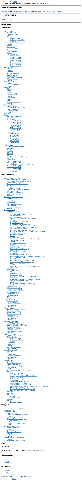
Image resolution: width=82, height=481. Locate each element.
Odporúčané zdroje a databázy (12, 430)
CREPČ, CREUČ (12, 76)
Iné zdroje (13, 341)
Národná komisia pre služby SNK (16, 179)
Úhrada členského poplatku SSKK (13, 409)
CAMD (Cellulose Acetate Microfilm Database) (23, 218)
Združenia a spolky (12, 202)
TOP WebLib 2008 (15, 125)
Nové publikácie (11, 344)
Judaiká (12, 241)
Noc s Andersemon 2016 (14, 168)
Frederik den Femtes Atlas (17, 234)
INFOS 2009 (10, 399)
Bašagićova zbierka (15, 215)
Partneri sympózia (15, 380)
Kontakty (6, 459)
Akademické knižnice (10, 67)
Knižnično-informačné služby (12, 178)
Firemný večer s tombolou (17, 387)
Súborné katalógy (12, 329)
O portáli (6, 461)
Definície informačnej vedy (14, 363)
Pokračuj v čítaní (5, 11)
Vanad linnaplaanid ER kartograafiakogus (22, 260)
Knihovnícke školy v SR (13, 106)
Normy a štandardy (12, 295)
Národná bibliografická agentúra (16, 324)
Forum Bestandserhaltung (17, 233)
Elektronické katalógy (16, 338)
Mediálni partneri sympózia (18, 379)
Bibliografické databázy (13, 327)
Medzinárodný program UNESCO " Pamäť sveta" (24, 285)
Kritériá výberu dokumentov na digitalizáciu (22, 283)
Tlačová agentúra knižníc (17, 40)
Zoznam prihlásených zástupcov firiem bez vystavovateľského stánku (29, 386)
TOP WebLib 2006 (15, 128)
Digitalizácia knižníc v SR (14, 286)
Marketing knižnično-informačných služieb (19, 181)
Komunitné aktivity (12, 45)
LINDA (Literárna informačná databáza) (21, 246)
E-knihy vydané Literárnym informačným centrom (24, 227)
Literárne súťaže (11, 144)
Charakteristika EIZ (12, 301)
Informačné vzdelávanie (10, 350)
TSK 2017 (10, 152)
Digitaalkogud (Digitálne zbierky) (19, 221)
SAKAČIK (10, 132)
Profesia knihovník (12, 198)
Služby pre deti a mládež (14, 188)
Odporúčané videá (12, 51)
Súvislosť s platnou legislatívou (16, 290)
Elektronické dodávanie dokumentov (17, 184)
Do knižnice (13, 41)
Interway (14, 479)
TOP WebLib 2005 (15, 129)
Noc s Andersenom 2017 (14, 167)
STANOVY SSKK (9, 410)
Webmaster (27, 476)
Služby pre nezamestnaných (15, 192)
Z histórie (9, 361)
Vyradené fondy (8, 145)
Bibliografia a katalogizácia (11, 321)
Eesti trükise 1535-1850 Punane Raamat (21, 230)
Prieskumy (10, 44)
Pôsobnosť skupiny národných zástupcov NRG (23, 276)
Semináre (10, 353)
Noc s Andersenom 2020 (14, 161)
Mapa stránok (8, 462)
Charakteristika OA (12, 302)
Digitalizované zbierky (16, 340)
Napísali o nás (11, 296)
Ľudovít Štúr (13, 267)
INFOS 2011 (10, 394)
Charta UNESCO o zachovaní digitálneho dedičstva (25, 279)
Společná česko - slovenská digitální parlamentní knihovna (27, 256)
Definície (12, 282)
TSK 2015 (10, 155)
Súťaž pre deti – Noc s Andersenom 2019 (22, 164)
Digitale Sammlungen (16, 223)
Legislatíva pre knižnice (10, 411)
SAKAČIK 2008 (14, 136)
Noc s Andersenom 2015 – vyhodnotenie (21, 157)
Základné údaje (11, 32)
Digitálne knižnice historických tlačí (17, 335)
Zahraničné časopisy (16, 420)
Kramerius (13, 244)
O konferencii (14, 396)
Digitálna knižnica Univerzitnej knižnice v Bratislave (25, 226)
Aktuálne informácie (12, 34)
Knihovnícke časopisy (10, 417)
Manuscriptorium (15, 247)
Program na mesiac (12, 54)
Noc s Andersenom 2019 (14, 162)
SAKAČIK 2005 (14, 141)
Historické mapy (11, 342)
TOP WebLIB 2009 (15, 123)
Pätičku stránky (56, 11)
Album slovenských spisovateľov (19, 213)
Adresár (9, 35)
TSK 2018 (10, 151)
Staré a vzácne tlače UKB (17, 257)
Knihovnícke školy (9, 105)
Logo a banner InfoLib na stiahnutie (14, 437)
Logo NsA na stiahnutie (13, 171)
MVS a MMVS (11, 185)
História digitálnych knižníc (14, 289)
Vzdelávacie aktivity (12, 110)
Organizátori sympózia (16, 377)
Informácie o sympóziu (16, 373)
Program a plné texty (16, 402)
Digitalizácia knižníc (9, 210)
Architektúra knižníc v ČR (14, 314)
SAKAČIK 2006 (14, 139)
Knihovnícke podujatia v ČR (18, 42)
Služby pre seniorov (12, 191)
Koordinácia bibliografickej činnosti (17, 325)
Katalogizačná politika (13, 328)
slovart (6, 472)
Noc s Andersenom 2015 (14, 170)
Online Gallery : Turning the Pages (20, 251)
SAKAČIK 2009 (14, 135)
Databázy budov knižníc (14, 311)
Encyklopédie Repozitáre (14, 432)
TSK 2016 (10, 154)
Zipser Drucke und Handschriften (19, 263)
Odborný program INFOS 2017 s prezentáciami (23, 376)
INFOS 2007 (10, 400)
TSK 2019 (10, 149)
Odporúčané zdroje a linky (14, 77)
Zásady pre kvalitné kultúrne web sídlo (21, 272)
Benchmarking (11, 50)
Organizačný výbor (15, 374)
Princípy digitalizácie (13, 293)
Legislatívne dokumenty (13, 48)
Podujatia (9, 37)
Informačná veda (8, 360)
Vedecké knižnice (9, 81)
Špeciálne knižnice (9, 97)
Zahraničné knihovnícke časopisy (16, 423)
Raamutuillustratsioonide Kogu (19, 254)
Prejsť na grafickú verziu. (44, 3)
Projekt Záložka (11, 118)
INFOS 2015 (10, 392)
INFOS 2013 (10, 393)
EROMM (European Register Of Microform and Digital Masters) (28, 231)
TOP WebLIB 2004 (15, 131)
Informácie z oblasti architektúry (16, 309)
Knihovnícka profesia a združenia (13, 197)
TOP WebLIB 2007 (15, 126)
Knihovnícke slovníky (13, 427)
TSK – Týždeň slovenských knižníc (14, 146)
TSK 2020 (10, 148)
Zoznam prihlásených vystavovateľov (20, 384)
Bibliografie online (12, 337)
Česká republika (11, 354)
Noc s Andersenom (9, 159)
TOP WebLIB (11, 119)
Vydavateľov (7, 113)
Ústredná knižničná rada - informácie (14, 440)
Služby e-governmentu (13, 194)
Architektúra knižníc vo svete (15, 315)
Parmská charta (14, 277)
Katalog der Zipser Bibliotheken (19, 243)
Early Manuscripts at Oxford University (21, 228)
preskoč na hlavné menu (21, 11)
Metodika (9, 74)
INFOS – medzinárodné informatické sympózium (17, 370)
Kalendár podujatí (15, 38)
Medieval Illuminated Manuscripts (19, 249)
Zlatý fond (13, 264)
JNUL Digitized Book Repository (19, 240)
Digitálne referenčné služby (15, 182)
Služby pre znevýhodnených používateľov (19, 189)
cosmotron (7, 470)
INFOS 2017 (10, 371)
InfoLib (15, 2)
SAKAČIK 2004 (14, 142)
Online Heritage (14, 253)
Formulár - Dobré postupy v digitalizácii (21, 280)
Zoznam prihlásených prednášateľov (20, 383)
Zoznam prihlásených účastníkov (19, 381)
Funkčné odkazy (46, 11)
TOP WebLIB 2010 (15, 122)
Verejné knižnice (8, 31)
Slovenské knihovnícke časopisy (16, 419)
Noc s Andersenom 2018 (14, 165)
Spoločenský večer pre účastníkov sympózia (22, 389)
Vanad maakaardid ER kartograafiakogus (22, 262)
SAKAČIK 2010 (14, 133)
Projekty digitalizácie (13, 211)
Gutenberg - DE (14, 237)
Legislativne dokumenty (13, 73)
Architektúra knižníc (9, 308)
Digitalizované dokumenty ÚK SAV (20, 224)
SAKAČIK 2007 (14, 138)
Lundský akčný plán (16, 275)
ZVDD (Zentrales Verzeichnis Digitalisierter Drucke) (25, 266)
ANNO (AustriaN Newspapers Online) (21, 214)
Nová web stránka (15, 207)
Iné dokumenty (11, 269)
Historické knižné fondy (10, 334)
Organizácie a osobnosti (14, 364)
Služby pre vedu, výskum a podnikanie (18, 187)
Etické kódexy (11, 201)
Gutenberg (13, 236)
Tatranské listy (14, 259)
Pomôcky (9, 345)
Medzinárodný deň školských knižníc (17, 116)
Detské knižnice (11, 47)
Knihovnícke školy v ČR (14, 109)
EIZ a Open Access (9, 299)
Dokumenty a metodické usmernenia (17, 414)
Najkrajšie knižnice (12, 316)
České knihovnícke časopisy (15, 422)
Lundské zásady (15, 273)
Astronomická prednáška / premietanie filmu (22, 390)
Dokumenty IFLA (12, 413)
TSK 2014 (10, 158)
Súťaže (6, 115)
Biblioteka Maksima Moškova (18, 217)
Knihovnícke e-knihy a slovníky (12, 426)
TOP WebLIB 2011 (15, 120)
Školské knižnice (8, 87)
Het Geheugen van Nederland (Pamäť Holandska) (24, 238)
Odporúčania (14, 270)
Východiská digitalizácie (14, 292)
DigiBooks (13, 220)
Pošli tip (9, 53)
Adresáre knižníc (8, 435)
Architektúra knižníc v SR (14, 312)
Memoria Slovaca (15, 250)
